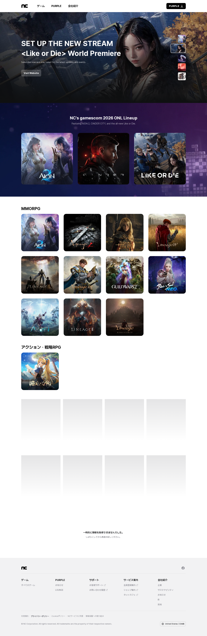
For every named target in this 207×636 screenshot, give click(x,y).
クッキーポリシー (34, 622)
